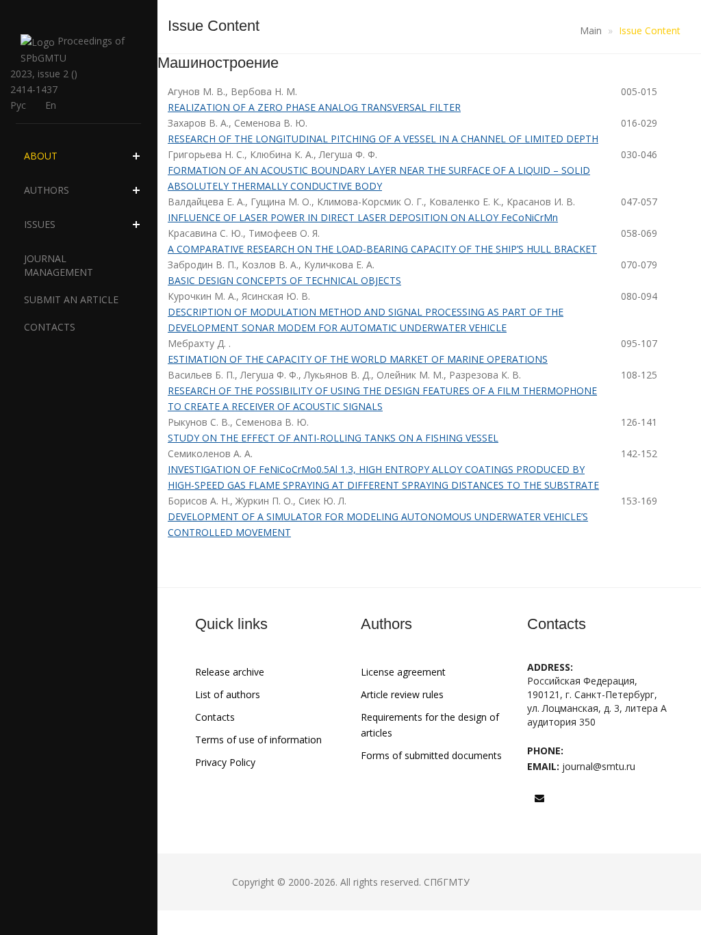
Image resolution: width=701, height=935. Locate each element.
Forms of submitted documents (431, 755)
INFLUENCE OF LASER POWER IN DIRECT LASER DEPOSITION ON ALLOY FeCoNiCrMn (363, 217)
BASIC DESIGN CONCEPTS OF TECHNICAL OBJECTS (284, 280)
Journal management (58, 265)
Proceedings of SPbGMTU (73, 49)
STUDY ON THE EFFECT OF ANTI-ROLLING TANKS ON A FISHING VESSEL (333, 437)
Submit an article (71, 299)
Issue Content (649, 30)
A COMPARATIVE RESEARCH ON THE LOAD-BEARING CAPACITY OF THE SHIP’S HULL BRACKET (382, 248)
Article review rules (402, 694)
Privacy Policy (225, 762)
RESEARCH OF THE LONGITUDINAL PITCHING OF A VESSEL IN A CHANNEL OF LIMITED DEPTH (383, 138)
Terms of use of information (258, 739)
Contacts (49, 326)
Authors (46, 189)
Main (591, 30)
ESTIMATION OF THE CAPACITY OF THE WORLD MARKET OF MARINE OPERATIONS (358, 359)
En (50, 105)
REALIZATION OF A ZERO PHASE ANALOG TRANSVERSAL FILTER (314, 107)
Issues (39, 224)
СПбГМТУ (447, 881)
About (41, 155)
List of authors (227, 694)
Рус (18, 105)
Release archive (229, 671)
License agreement (403, 671)
